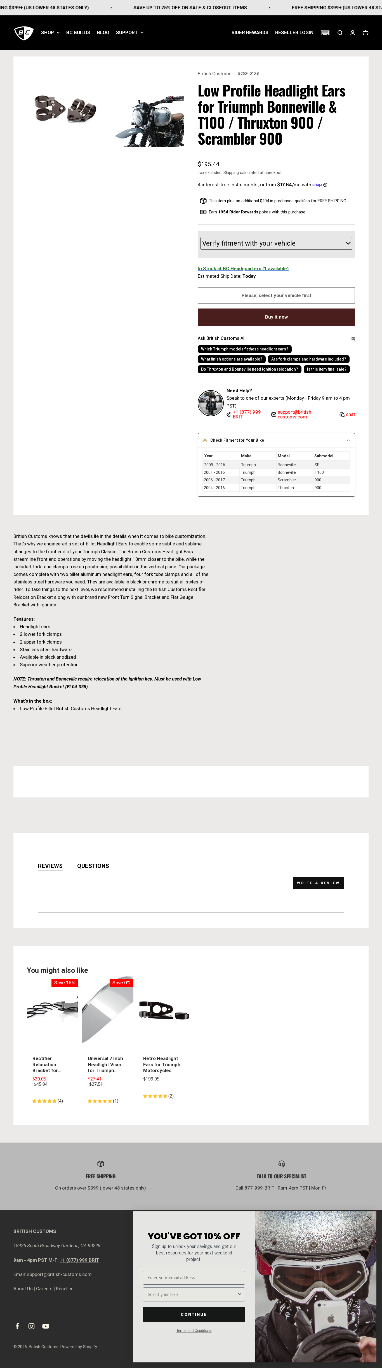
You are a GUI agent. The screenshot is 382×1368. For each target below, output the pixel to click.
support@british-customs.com (59, 1274)
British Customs (215, 73)
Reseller (64, 1288)
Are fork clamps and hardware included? (308, 359)
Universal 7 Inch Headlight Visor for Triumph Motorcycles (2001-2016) (105, 1064)
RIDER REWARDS (250, 32)
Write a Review (318, 883)
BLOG (103, 32)
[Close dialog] (369, 1218)
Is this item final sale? (326, 369)
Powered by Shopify (78, 1346)
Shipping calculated (241, 172)
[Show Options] (239, 1294)
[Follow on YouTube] (45, 1326)
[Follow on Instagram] (31, 1326)
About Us (23, 1288)
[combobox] (192, 1294)
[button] (325, 33)
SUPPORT (127, 32)
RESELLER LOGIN (294, 32)
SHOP (47, 32)
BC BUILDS (78, 32)
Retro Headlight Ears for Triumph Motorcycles (161, 1064)
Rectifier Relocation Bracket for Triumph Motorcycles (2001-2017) (46, 1064)
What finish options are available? (231, 359)
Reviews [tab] (50, 866)
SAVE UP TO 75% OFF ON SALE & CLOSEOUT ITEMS (165, 7)
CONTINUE (194, 1314)
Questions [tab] (93, 866)
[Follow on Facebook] (17, 1326)
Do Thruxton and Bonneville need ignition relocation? (249, 369)
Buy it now (276, 317)
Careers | (45, 1288)
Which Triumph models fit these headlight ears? (244, 349)
